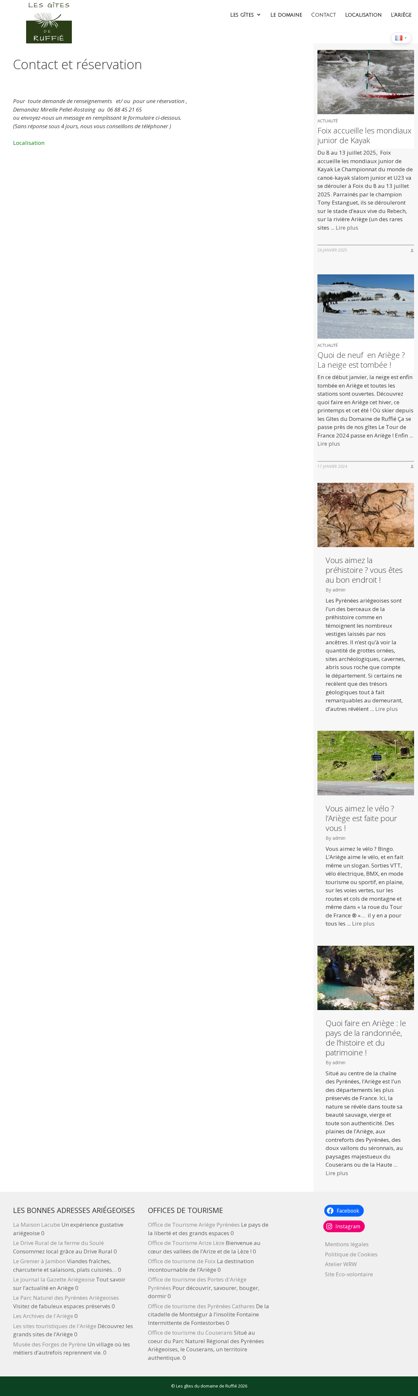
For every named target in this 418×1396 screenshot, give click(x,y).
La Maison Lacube (36, 1224)
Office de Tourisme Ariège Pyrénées (194, 1224)
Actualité (327, 121)
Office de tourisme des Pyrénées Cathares (201, 1306)
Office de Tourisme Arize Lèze (186, 1243)
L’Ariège (401, 15)
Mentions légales (347, 1244)
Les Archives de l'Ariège (43, 1316)
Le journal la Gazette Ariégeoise (54, 1279)
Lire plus (347, 227)
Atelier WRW (341, 1264)
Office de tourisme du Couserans (190, 1332)
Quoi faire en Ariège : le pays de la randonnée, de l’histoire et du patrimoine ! (366, 1037)
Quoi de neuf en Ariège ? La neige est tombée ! (361, 360)
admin (339, 590)
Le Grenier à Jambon (39, 1261)
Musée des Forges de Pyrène (49, 1344)
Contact (323, 15)
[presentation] (365, 82)
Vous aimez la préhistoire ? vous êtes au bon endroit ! (364, 570)
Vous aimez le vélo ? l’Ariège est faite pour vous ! (361, 818)
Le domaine (286, 15)
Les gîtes (242, 15)
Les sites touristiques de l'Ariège (54, 1326)
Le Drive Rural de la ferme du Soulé (58, 1243)
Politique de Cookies (351, 1254)
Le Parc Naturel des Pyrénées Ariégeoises (66, 1297)
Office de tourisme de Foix (182, 1261)
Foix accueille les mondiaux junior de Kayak (364, 135)
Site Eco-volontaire (349, 1274)
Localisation (363, 15)
